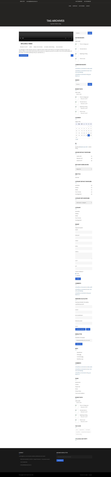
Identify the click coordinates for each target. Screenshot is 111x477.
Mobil (76, 246)
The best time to (83, 48)
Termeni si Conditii (84, 475)
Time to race (82, 58)
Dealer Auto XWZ (29, 474)
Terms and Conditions (79, 393)
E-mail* (76, 240)
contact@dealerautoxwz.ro (32, 1)
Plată (76, 326)
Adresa (76, 251)
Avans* (76, 309)
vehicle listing (51, 46)
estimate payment (80, 329)
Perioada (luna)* (78, 320)
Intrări (79, 354)
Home (76, 389)
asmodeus (77, 185)
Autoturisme (77, 382)
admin (30, 46)
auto (77, 429)
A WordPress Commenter (80, 68)
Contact (77, 384)
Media (35, 46)
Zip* (76, 266)
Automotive (82, 429)
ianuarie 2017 (79, 160)
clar (88, 329)
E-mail (78, 273)
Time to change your (84, 44)
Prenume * (77, 235)
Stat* (76, 260)
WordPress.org (80, 359)
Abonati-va (79, 344)
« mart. (76, 139)
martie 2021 (79, 156)
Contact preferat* (79, 271)
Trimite (78, 278)
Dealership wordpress (86, 432)
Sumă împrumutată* (79, 304)
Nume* (76, 229)
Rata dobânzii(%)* (79, 315)
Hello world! (77, 41)
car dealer (46, 46)
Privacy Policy (78, 391)
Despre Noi (77, 386)
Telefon (78, 275)
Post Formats (39, 46)
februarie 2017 (80, 158)
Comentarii (80, 356)
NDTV (85, 438)
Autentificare (79, 352)
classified (78, 432)
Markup (76, 187)
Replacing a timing (26, 43)
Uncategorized (78, 194)
